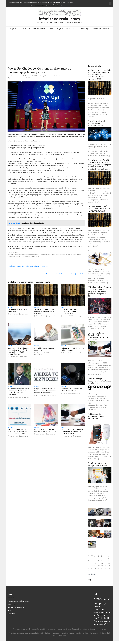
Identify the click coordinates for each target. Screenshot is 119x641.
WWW (105, 624)
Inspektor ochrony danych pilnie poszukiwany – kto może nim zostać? (72, 431)
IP (101, 610)
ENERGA (98, 599)
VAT (108, 621)
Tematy (10, 610)
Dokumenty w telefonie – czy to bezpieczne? (73, 349)
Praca (75, 29)
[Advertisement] (59, 45)
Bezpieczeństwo (39, 29)
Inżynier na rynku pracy (59, 18)
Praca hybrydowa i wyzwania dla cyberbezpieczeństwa (97, 123)
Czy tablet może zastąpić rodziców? (44, 349)
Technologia (84, 29)
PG (99, 612)
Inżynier (60, 29)
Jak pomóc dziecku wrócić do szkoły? (18, 310)
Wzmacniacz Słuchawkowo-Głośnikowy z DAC (72, 390)
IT (103, 609)
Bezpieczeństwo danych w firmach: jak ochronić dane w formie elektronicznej (46, 391)
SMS (100, 621)
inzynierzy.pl (14, 29)
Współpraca (11, 613)
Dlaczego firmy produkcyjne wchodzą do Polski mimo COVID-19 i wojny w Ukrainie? (19, 392)
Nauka (68, 29)
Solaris (91, 250)
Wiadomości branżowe (100, 29)
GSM (97, 610)
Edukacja (51, 29)
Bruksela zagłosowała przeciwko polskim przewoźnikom (69, 311)
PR (98, 621)
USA (103, 621)
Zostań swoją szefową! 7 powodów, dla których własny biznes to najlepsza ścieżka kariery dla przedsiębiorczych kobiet (99, 164)
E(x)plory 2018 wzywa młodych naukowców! (97, 464)
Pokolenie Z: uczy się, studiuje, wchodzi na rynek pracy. (28, 266)
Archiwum (11, 598)
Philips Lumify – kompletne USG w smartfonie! (96, 416)
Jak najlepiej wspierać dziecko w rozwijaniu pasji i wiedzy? (63, 274)
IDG (100, 610)
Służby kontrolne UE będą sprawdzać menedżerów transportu (44, 311)
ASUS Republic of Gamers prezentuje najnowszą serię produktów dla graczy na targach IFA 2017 (99, 291)
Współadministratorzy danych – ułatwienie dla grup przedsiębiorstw (17, 431)
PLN (101, 612)
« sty (89, 580)
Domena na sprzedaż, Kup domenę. (19, 601)
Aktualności (26, 29)
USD (106, 621)
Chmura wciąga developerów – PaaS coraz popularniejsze (99, 380)
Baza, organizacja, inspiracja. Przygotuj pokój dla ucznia (46, 430)
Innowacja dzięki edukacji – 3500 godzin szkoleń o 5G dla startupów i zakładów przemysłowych (19, 351)
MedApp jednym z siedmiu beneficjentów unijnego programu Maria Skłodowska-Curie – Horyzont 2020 (99, 74)
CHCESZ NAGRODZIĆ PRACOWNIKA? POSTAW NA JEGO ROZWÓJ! (99, 208)
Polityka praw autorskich (16, 607)
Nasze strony (12, 604)
